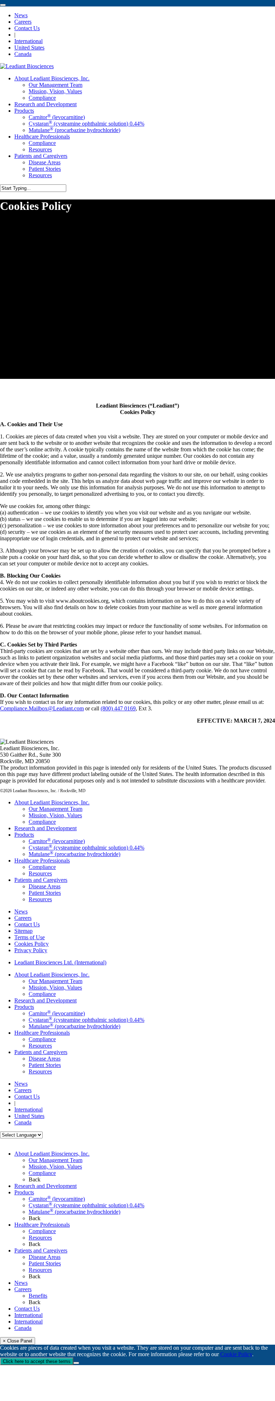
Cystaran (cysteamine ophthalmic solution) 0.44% (86, 848)
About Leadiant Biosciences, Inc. (52, 802)
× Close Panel (17, 1341)
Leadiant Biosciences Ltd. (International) (60, 962)
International (28, 1315)
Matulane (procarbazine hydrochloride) (74, 854)
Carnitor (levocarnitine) (57, 841)
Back (34, 1179)
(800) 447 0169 (118, 708)
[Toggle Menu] (3, 5)
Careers (23, 918)
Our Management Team (55, 809)
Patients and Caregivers (40, 880)
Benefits (38, 1296)
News (21, 911)
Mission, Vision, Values (55, 815)
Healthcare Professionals (42, 860)
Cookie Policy (236, 1354)
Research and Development (45, 828)
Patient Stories (45, 893)
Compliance (42, 822)
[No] (76, 1363)
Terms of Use (29, 937)
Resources (40, 873)
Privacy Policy (30, 950)
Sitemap (23, 931)
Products (24, 835)
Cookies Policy (31, 944)
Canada (23, 1328)
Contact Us (27, 924)
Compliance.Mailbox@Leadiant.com (42, 708)
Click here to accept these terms (37, 1361)
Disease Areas (45, 886)
